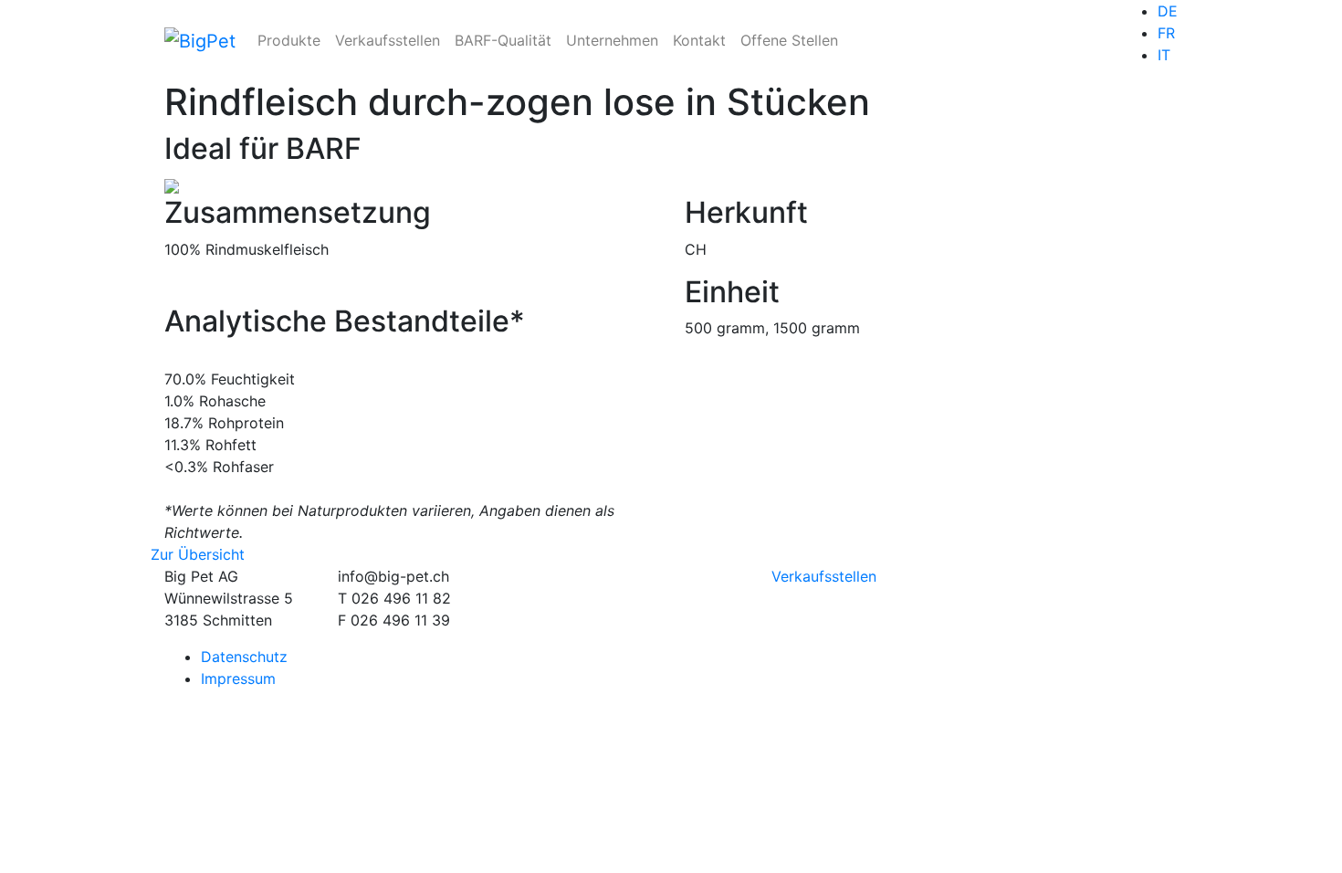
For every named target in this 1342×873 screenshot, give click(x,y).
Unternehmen (612, 40)
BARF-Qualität (503, 40)
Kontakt (699, 40)
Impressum (238, 678)
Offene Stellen (789, 40)
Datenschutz (244, 656)
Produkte (288, 40)
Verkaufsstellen (387, 40)
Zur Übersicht (198, 554)
